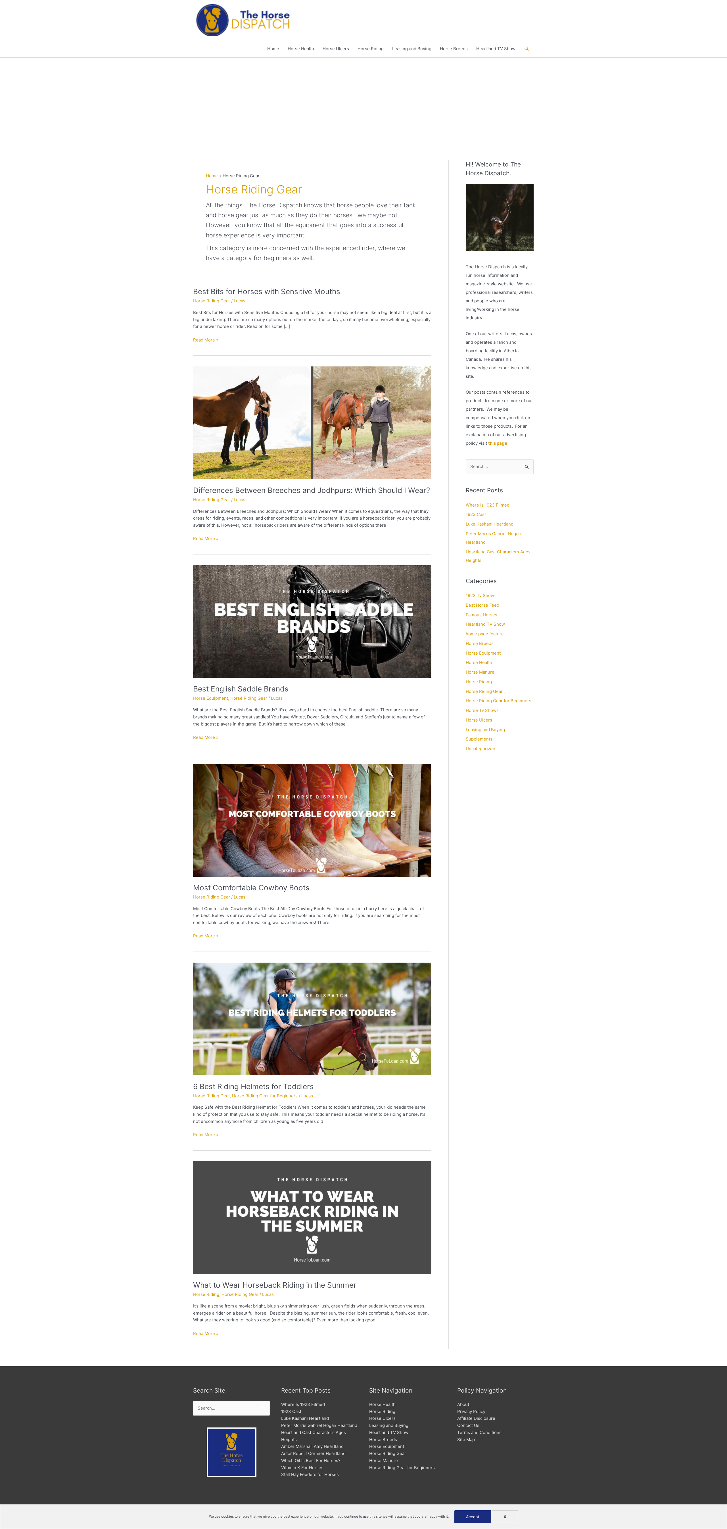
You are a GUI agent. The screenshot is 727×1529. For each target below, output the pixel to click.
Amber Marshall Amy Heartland (312, 1446)
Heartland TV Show (495, 48)
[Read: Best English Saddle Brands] (312, 621)
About (463, 1404)
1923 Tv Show (480, 595)
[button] (527, 49)
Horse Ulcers (336, 48)
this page (497, 443)
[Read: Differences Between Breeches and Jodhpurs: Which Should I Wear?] (312, 422)
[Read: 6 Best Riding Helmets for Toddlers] (312, 1018)
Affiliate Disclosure (476, 1418)
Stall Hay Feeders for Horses (310, 1474)
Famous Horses (481, 614)
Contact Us (468, 1425)
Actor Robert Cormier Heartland (313, 1453)
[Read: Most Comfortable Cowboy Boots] (312, 820)
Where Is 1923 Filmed (487, 505)
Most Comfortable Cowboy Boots (251, 887)
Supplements (479, 739)
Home (273, 48)
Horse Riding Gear (211, 300)
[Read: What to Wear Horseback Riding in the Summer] (312, 1217)
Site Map (466, 1439)
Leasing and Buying (411, 48)
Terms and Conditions (479, 1432)
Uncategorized (480, 748)
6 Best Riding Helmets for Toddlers (253, 1086)
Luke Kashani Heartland (489, 524)
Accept (472, 1516)
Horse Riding (371, 48)
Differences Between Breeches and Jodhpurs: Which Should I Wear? (311, 490)
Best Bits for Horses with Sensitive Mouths (266, 291)
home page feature (485, 633)
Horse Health (301, 48)
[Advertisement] (363, 100)
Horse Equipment (210, 698)
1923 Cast (476, 514)
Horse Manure (480, 672)
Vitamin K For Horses (302, 1467)
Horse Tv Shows (482, 710)
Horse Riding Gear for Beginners (265, 1095)
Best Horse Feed (482, 605)
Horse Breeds (454, 48)
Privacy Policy (471, 1411)
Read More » (205, 340)
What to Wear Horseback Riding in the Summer (274, 1285)
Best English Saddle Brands (241, 688)
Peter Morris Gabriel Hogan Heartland (319, 1425)
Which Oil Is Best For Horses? (310, 1460)
